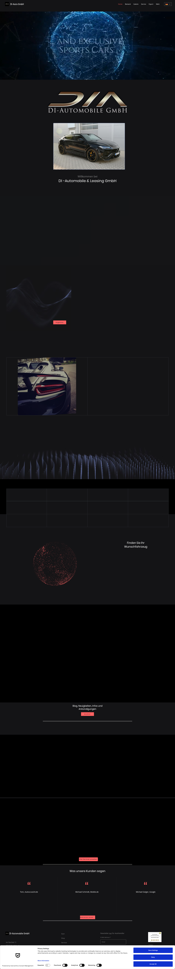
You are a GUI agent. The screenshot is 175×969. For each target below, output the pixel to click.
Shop (63, 938)
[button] (89, 146)
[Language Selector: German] (168, 4)
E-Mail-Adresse (105, 937)
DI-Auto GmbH (17, 4)
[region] (32, 766)
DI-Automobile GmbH (19, 933)
